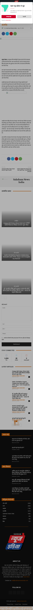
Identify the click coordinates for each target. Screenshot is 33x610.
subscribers (8, 20)
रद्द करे (24, 16)
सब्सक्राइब (8, 16)
